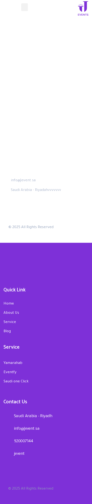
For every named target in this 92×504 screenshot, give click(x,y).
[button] (24, 7)
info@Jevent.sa (23, 181)
